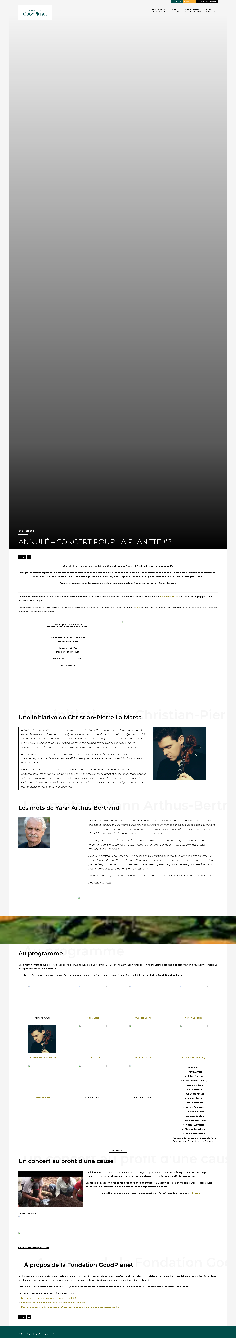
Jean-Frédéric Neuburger (193, 1057)
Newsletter (189, 2)
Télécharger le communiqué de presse (33, 1248)
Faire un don (177, 2)
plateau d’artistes (168, 596)
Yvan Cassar (92, 1018)
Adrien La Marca (193, 1018)
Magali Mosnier (42, 1097)
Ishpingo (138, 607)
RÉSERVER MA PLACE (67, 665)
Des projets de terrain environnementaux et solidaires (50, 1298)
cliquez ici (195, 1193)
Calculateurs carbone (207, 2)
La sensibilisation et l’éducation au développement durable (53, 1302)
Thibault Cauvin (92, 1057)
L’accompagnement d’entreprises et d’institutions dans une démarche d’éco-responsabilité (70, 1307)
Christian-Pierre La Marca (42, 1057)
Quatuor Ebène (143, 1018)
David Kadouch (143, 1057)
